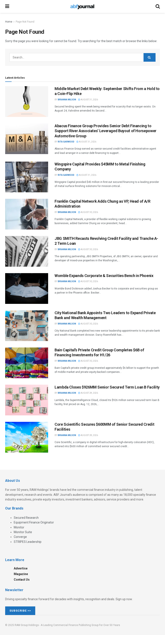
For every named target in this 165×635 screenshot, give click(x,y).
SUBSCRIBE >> (20, 610)
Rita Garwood (66, 142)
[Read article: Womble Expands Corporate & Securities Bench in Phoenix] (26, 288)
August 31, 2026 (89, 99)
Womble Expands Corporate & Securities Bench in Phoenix (104, 275)
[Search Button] (158, 6)
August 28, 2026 (89, 393)
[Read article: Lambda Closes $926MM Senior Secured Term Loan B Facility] (26, 400)
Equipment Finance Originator (34, 522)
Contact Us (22, 579)
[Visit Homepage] (82, 6)
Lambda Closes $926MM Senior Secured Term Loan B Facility (107, 387)
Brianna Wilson (67, 99)
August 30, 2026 (89, 212)
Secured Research (26, 517)
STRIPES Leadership (27, 541)
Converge (20, 537)
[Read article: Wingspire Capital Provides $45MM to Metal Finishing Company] (26, 177)
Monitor (19, 527)
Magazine (21, 574)
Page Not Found (25, 21)
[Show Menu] (7, 6)
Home (8, 21)
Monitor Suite (23, 532)
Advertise (21, 568)
